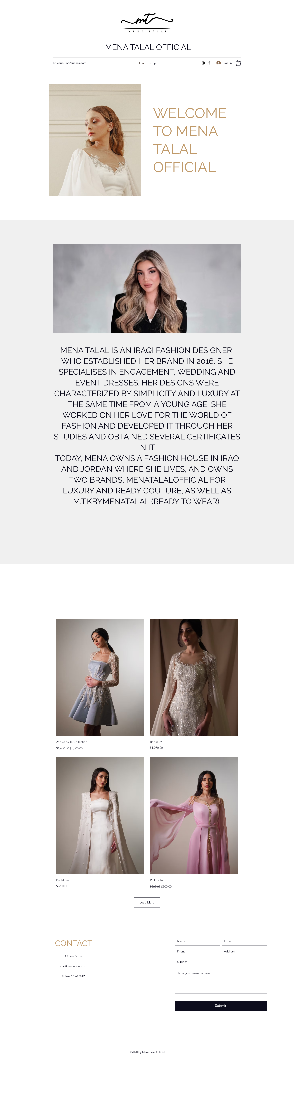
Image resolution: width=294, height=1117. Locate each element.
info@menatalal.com (73, 966)
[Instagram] (203, 63)
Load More (147, 902)
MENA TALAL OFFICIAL (148, 47)
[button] (238, 63)
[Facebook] (209, 63)
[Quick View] (100, 677)
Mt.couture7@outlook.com (69, 63)
